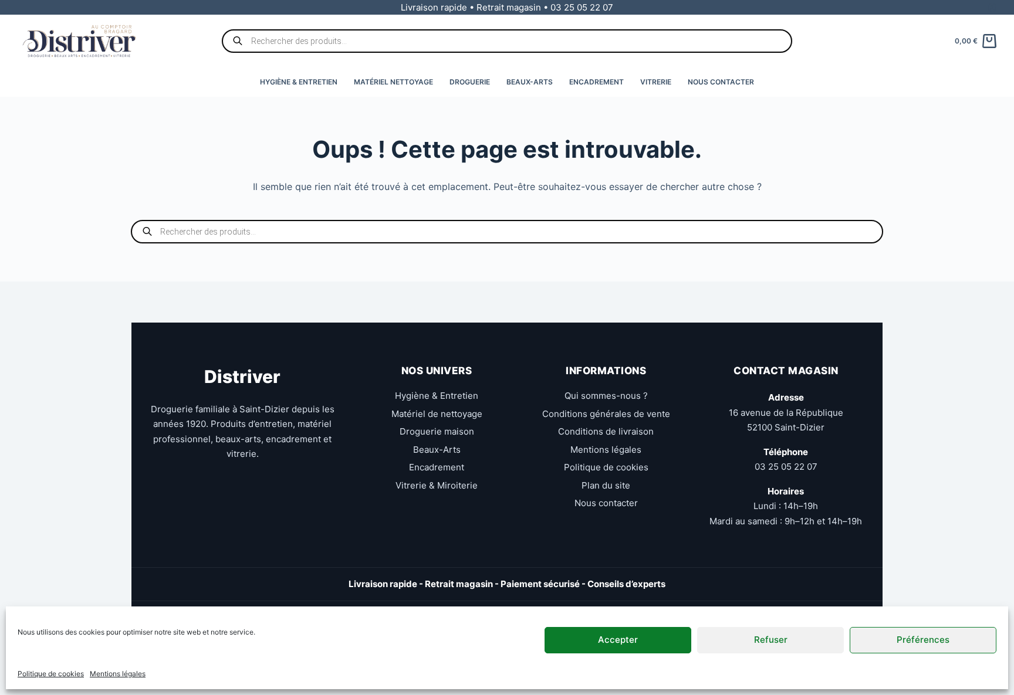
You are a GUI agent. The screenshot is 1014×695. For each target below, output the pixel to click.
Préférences (923, 639)
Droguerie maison (437, 431)
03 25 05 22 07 (786, 466)
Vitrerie (655, 81)
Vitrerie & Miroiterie (437, 485)
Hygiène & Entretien (298, 81)
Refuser (770, 639)
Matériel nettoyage (393, 81)
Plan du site (606, 485)
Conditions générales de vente (606, 413)
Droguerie (469, 81)
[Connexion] (992, 7)
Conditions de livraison (606, 431)
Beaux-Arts (529, 81)
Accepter (618, 639)
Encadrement (596, 81)
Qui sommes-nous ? (606, 395)
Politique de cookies (51, 673)
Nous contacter (721, 81)
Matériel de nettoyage (436, 413)
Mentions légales (118, 673)
